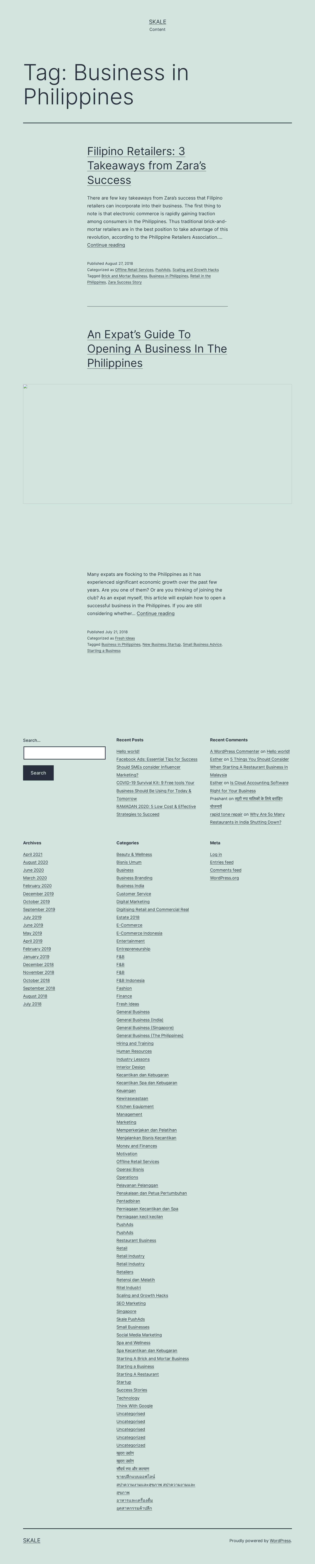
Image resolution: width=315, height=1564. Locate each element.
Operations (127, 1177)
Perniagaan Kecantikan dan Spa (147, 1208)
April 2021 (32, 854)
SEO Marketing (131, 1303)
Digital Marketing (133, 901)
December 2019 (38, 893)
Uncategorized (130, 1437)
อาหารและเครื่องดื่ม (134, 1500)
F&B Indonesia (130, 980)
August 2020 (35, 862)
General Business (133, 1011)
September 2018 (39, 988)
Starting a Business (104, 650)
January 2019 (36, 956)
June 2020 (33, 870)
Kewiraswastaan (132, 1098)
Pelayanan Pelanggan (137, 1185)
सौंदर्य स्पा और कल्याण (132, 1468)
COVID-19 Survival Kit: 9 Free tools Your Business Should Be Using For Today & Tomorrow (155, 790)
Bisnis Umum (129, 862)
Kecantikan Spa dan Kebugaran (146, 1082)
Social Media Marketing (139, 1334)
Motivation (126, 1153)
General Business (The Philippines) (150, 1035)
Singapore (126, 1311)
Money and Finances (136, 1145)
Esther (216, 759)
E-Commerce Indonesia (139, 933)
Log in (216, 854)
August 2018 (35, 996)
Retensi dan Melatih (135, 1279)
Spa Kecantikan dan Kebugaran (146, 1350)
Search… (32, 740)
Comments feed (225, 870)
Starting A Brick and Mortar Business (152, 1358)
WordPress (280, 1540)
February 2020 (37, 885)
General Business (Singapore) (145, 1027)
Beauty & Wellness (134, 854)
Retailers (124, 1271)
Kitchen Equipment (135, 1106)
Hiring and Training (135, 1043)
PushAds (162, 269)
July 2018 (32, 1003)
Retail (121, 1248)
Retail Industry (130, 1256)
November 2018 (38, 972)
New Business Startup (162, 644)
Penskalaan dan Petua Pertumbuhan (151, 1193)
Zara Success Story (125, 282)
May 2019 (32, 933)
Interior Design (130, 1067)
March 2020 (35, 877)
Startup (123, 1382)
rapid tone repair (226, 814)
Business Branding (134, 877)
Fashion (124, 988)
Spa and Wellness (133, 1342)
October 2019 (36, 901)
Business (125, 870)
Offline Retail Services (134, 269)
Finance (124, 996)
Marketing (126, 1122)
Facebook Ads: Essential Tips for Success (156, 759)
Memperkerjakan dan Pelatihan (146, 1130)
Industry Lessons (133, 1059)
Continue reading (106, 245)
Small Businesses (132, 1327)
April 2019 (32, 941)
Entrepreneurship (133, 948)
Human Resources (134, 1051)
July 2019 (32, 917)
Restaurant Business (136, 1240)
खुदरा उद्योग (125, 1453)
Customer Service (133, 893)
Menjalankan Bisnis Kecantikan (146, 1137)
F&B (120, 956)
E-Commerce (129, 925)
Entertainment (130, 941)
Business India (130, 885)
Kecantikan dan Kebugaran (142, 1074)
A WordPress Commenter (234, 751)
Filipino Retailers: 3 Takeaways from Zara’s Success (146, 165)
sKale (157, 21)
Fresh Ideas (125, 638)
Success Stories (131, 1389)
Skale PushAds (130, 1319)
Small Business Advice (202, 644)
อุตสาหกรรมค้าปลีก (134, 1508)
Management (129, 1114)
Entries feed (222, 862)
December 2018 (38, 964)
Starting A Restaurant (137, 1374)
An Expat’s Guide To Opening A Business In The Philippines (157, 348)
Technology (128, 1398)
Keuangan (126, 1090)
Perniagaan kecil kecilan (139, 1216)
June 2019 (33, 925)
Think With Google (134, 1405)
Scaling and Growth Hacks (195, 269)
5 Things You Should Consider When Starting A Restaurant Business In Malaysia (249, 767)
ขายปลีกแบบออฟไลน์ (135, 1476)
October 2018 (36, 980)
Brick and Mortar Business (124, 276)
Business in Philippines (168, 276)
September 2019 (39, 909)
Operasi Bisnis (130, 1169)
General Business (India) (139, 1019)
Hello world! (128, 751)
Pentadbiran (128, 1201)
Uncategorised (130, 1413)
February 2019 (37, 948)
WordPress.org (224, 877)
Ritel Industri (128, 1287)
